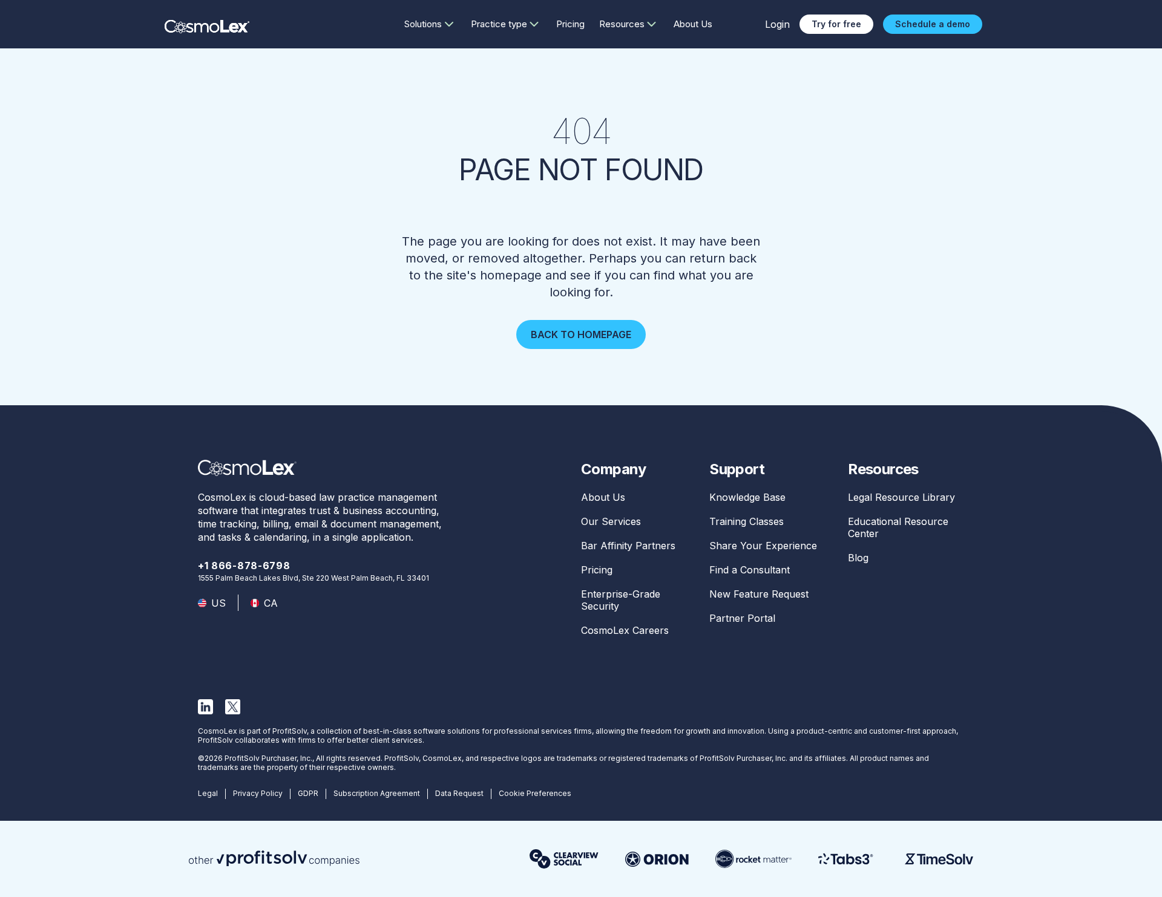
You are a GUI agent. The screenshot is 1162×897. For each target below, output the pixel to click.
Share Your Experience (763, 546)
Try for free (836, 24)
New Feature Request (759, 594)
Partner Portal (742, 618)
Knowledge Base (747, 497)
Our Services (611, 521)
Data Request (459, 793)
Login (777, 24)
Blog (858, 558)
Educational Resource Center (898, 527)
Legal (208, 793)
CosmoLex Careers (625, 630)
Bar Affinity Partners (628, 546)
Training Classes (746, 521)
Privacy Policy (258, 793)
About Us (693, 24)
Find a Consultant (749, 570)
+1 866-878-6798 (244, 565)
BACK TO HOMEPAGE (581, 334)
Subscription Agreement (376, 793)
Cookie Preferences (535, 793)
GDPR (308, 793)
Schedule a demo (932, 24)
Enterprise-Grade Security (620, 600)
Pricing (570, 24)
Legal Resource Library (901, 497)
